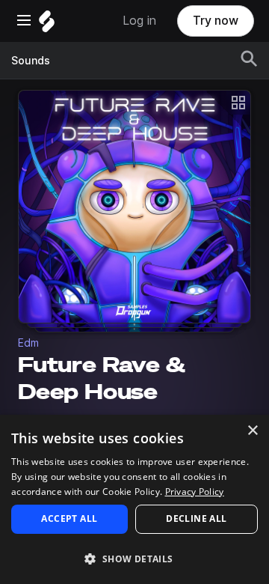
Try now (215, 20)
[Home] (47, 25)
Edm (28, 343)
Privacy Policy (194, 491)
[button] (134, 558)
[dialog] (134, 499)
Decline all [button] (196, 518)
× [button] (252, 431)
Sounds (30, 61)
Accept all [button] (69, 518)
